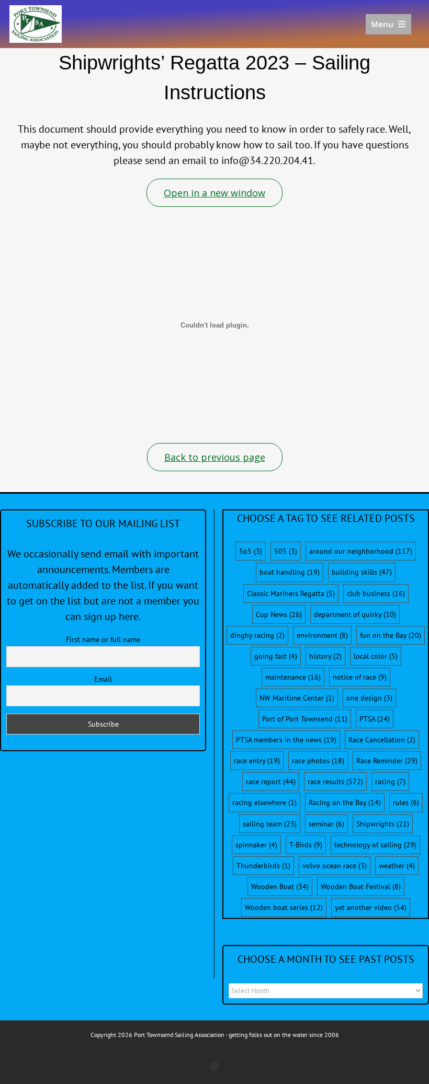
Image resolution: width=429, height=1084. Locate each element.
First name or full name (103, 639)
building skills (362, 572)
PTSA (374, 719)
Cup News (279, 614)
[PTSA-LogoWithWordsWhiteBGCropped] (35, 10)
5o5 (250, 551)
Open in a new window (214, 193)
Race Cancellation (381, 739)
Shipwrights (382, 824)
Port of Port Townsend (304, 719)
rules (406, 802)
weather (397, 865)
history (325, 656)
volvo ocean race (334, 865)
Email (103, 679)
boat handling (289, 572)
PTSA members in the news (286, 739)
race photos (318, 760)
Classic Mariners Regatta (291, 593)
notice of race (360, 677)
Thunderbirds (263, 865)
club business (376, 593)
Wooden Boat (280, 886)
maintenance (293, 677)
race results (335, 781)
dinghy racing (257, 635)
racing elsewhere (264, 802)
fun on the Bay (390, 635)
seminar (326, 824)
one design (369, 698)
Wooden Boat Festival (361, 886)
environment (322, 635)
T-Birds (305, 844)
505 (285, 551)
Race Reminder (386, 760)
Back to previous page (214, 457)
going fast (275, 656)
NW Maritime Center (296, 698)
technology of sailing (375, 844)
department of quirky (355, 614)
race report (271, 781)
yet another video (371, 907)
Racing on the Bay (345, 802)
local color (376, 656)
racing (390, 781)
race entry (257, 760)
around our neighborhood (360, 551)
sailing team (270, 824)
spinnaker (256, 844)
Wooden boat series (284, 907)
